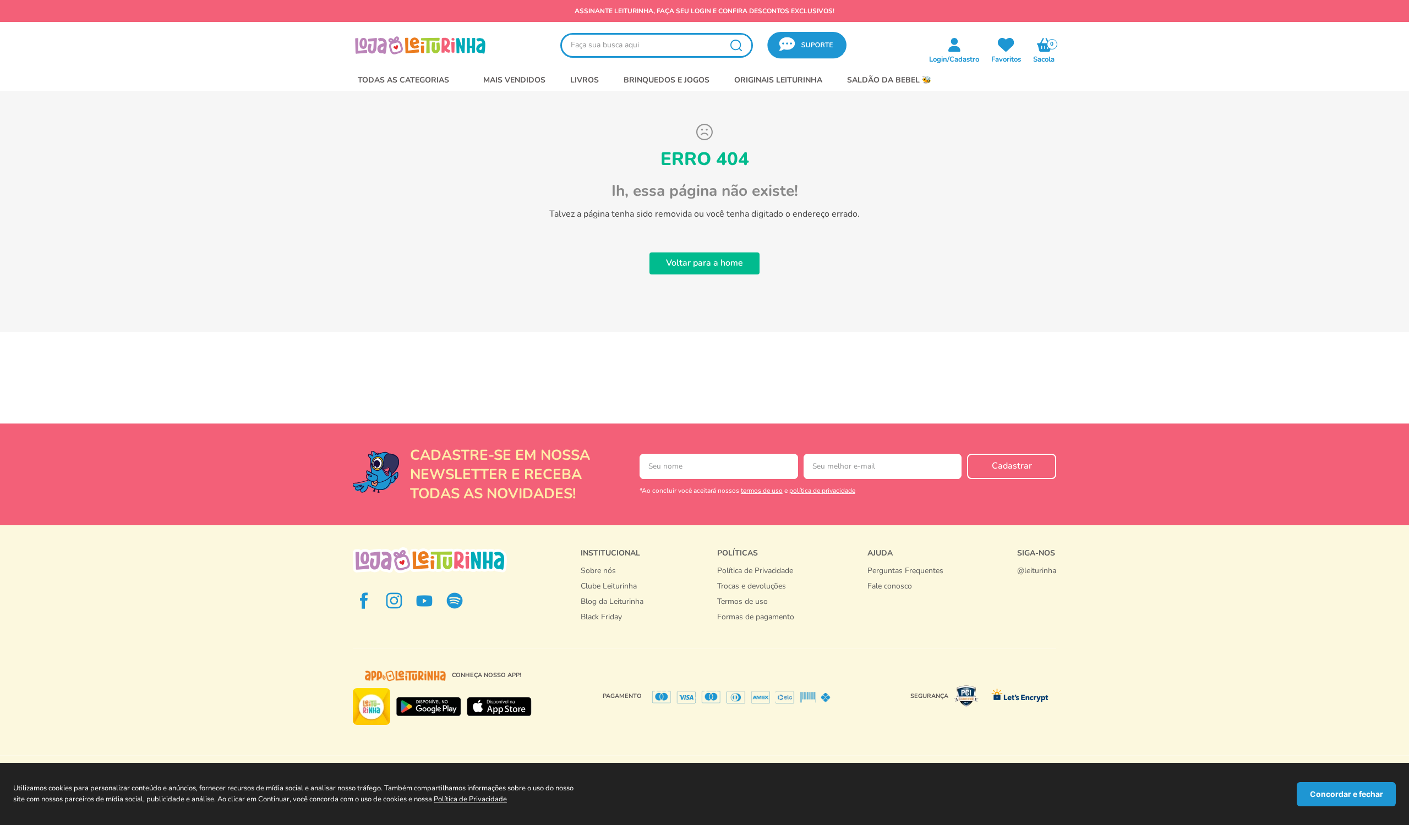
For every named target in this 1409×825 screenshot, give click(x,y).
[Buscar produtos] (735, 45)
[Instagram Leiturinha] (394, 601)
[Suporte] (905, 597)
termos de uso (762, 490)
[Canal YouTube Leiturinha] (424, 601)
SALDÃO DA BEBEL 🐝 (889, 80)
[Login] (1006, 44)
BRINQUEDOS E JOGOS (666, 80)
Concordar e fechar (1346, 794)
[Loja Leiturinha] (430, 560)
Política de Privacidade (470, 799)
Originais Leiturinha (778, 80)
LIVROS (584, 80)
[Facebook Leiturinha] (364, 601)
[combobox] (656, 45)
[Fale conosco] (1036, 582)
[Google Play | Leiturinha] (428, 707)
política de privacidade (822, 490)
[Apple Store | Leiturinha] (499, 707)
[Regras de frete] (755, 628)
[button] (806, 45)
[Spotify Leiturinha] (455, 601)
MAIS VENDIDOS (514, 80)
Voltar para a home (704, 263)
